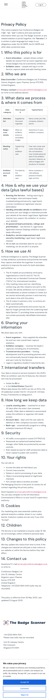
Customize (24, 688)
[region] (24, 680)
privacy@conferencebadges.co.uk (32, 90)
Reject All (24, 695)
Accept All (24, 682)
